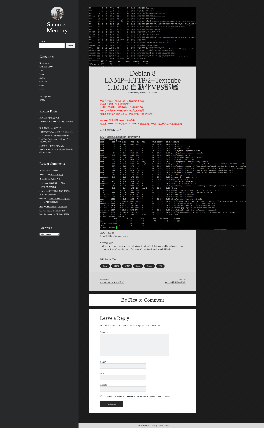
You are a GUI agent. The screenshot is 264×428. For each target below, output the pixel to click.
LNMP (127, 266)
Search (42, 42)
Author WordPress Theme (146, 425)
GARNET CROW (46, 67)
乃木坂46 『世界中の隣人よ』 (52, 146)
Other (41, 85)
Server (138, 266)
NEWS (42, 78)
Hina (41, 207)
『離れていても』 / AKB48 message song (56, 132)
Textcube (149, 266)
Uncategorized (45, 96)
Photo (41, 89)
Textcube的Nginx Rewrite (56, 207)
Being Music (44, 63)
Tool (41, 93)
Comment (104, 332)
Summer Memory (57, 27)
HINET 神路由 (52, 170)
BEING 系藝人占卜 (52, 179)
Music (41, 74)
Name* (103, 362)
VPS (160, 266)
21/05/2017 (152, 92)
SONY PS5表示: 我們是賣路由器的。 (55, 136)
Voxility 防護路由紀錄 (175, 282)
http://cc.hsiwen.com (119, 236)
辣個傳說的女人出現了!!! (50, 128)
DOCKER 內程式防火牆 (49, 118)
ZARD (42, 100)
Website (103, 385)
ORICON (43, 82)
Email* (103, 373)
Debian (105, 266)
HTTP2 (116, 266)
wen (142, 92)
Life (41, 71)
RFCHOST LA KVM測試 (112, 282)
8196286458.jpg (107, 233)
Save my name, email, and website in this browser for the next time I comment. (137, 396)
